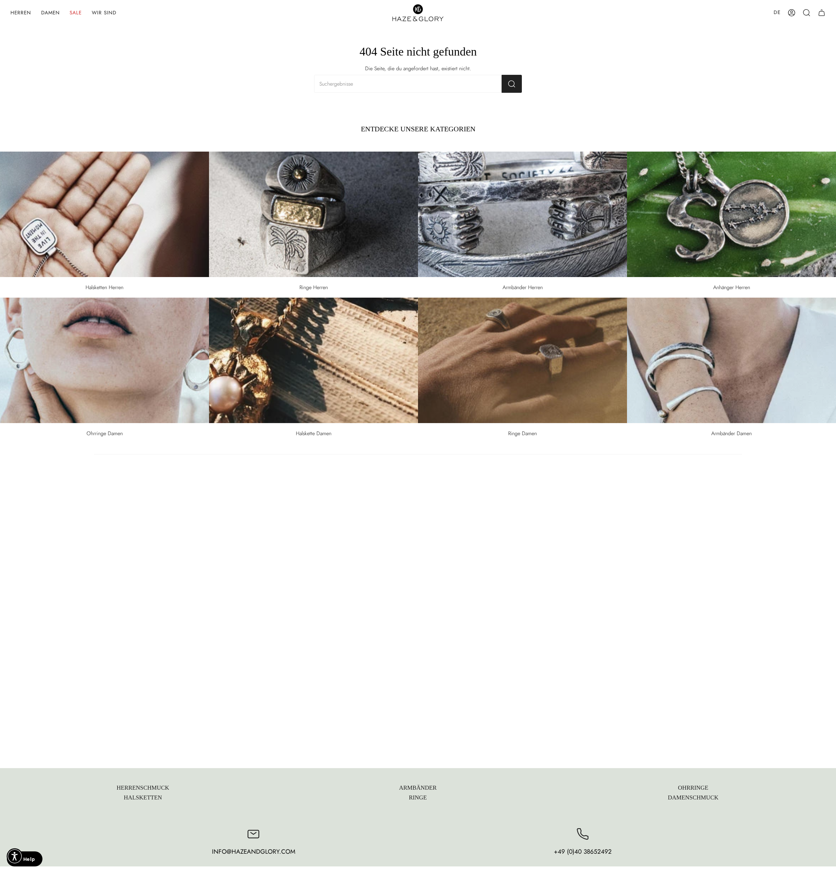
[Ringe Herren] (313, 214)
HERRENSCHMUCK (143, 787)
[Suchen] (512, 84)
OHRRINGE (693, 787)
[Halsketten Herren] (104, 214)
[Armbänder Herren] (522, 214)
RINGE (418, 797)
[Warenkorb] (821, 12)
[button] (21, 12)
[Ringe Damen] (522, 360)
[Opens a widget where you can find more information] (24, 859)
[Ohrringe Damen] (104, 360)
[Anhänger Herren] (731, 214)
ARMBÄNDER (418, 787)
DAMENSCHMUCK (693, 797)
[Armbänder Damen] (731, 360)
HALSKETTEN (143, 797)
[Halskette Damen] (313, 360)
